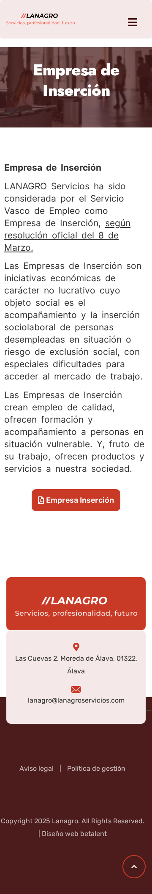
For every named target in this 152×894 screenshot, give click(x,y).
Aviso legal (36, 768)
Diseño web (60, 834)
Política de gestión (96, 768)
